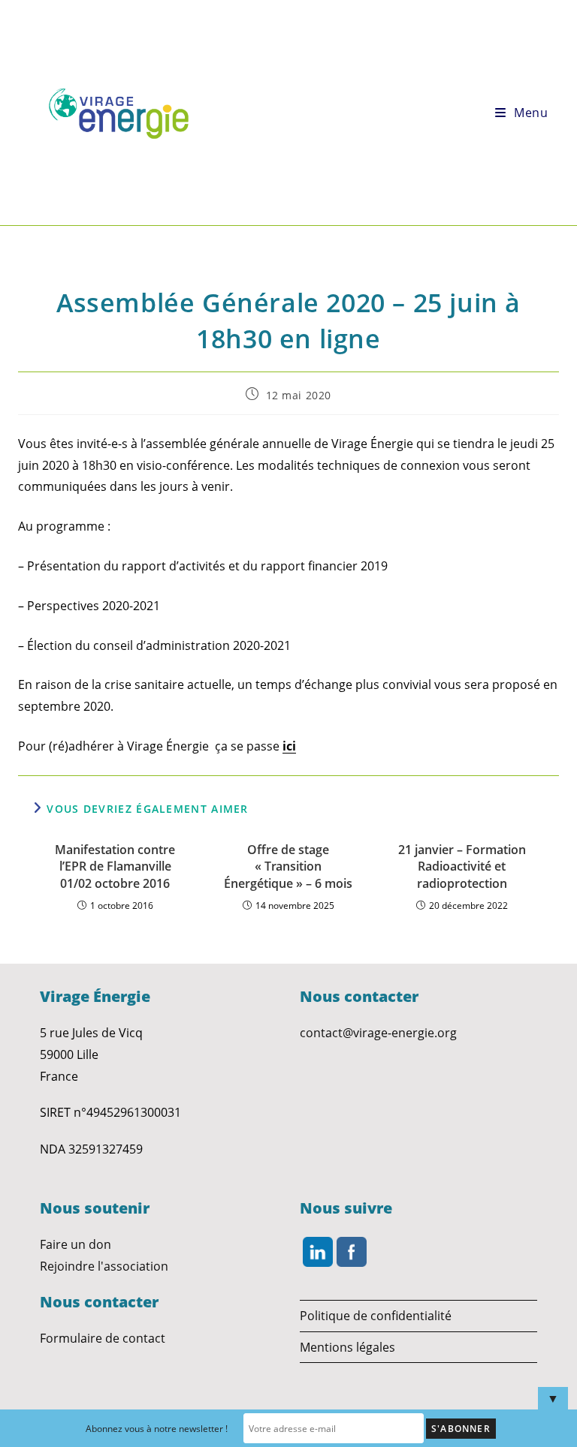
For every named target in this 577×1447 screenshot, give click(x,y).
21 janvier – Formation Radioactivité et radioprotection (462, 866)
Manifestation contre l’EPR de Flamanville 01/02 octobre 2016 (115, 866)
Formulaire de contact (102, 1338)
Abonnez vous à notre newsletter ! (157, 1428)
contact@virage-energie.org (378, 1032)
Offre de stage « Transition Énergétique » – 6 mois (288, 866)
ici (289, 746)
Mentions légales (347, 1347)
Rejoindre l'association (104, 1266)
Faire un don (75, 1244)
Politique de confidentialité (376, 1315)
